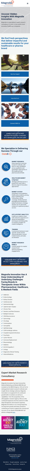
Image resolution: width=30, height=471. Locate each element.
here (14, 412)
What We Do (6, 462)
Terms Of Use (15, 464)
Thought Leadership (14, 462)
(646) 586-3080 (15, 457)
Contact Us (22, 464)
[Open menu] (27, 3)
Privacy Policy (8, 464)
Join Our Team (23, 462)
